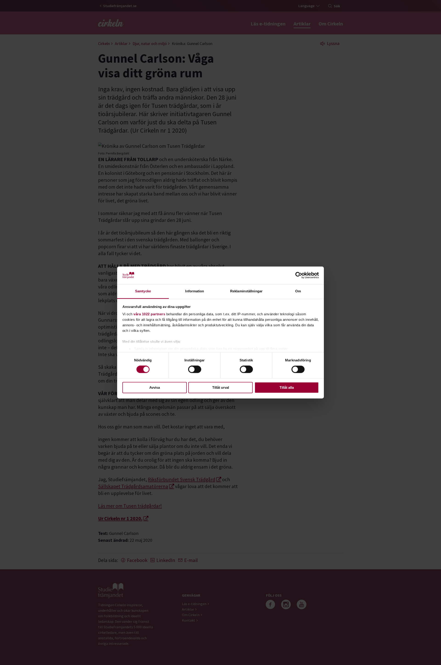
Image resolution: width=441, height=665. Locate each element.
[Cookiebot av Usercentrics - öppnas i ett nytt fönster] (299, 275)
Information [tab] (194, 291)
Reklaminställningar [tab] (246, 291)
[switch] (194, 369)
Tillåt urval (220, 387)
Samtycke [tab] (143, 291)
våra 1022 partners (149, 314)
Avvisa (154, 387)
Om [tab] (298, 291)
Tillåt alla (287, 387)
